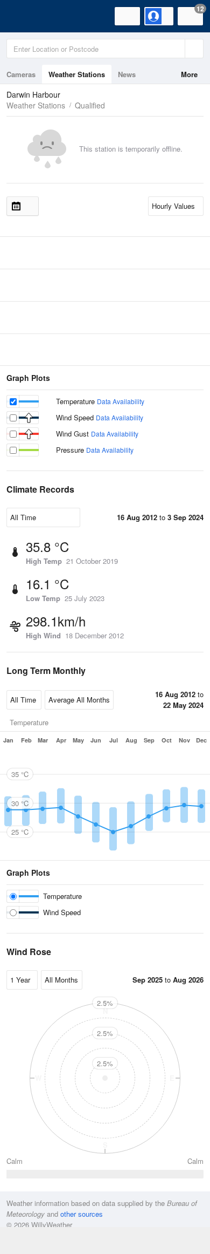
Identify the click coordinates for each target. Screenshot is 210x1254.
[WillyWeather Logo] (24, 16)
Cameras (21, 74)
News (127, 74)
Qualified (90, 105)
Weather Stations (76, 74)
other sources (81, 1214)
